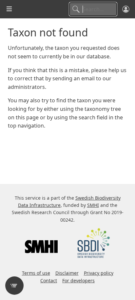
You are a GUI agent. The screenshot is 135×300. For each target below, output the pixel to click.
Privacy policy (98, 273)
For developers (78, 280)
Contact (48, 280)
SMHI (93, 205)
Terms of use (36, 273)
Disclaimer (67, 273)
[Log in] (126, 9)
